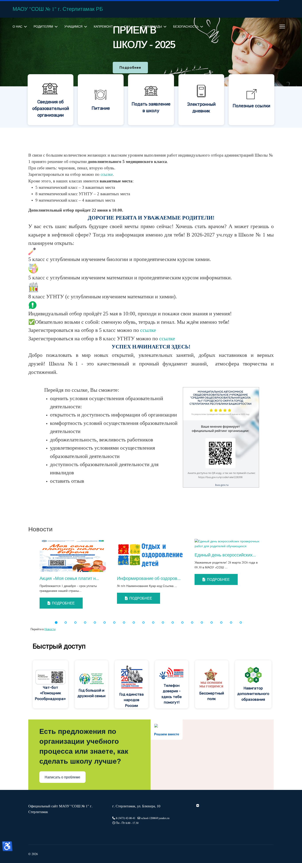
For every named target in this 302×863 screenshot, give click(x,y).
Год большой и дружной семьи (91, 693)
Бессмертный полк (211, 696)
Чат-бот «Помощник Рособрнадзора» (50, 693)
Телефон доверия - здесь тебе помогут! (171, 694)
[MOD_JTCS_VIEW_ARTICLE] (74, 555)
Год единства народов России (131, 700)
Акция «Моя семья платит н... (69, 578)
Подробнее (63, 603)
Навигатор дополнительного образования (253, 694)
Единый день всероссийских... (225, 555)
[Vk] (197, 805)
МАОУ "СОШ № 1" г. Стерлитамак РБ (58, 8)
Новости (49, 629)
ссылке (107, 174)
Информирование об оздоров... (149, 578)
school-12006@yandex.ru (155, 818)
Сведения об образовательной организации (50, 108)
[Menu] (282, 26)
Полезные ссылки (251, 105)
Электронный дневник (201, 108)
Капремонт (103, 26)
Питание (101, 108)
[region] (151, 73)
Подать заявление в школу (151, 107)
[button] (26, 576)
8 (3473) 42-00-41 (125, 818)
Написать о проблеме (62, 777)
